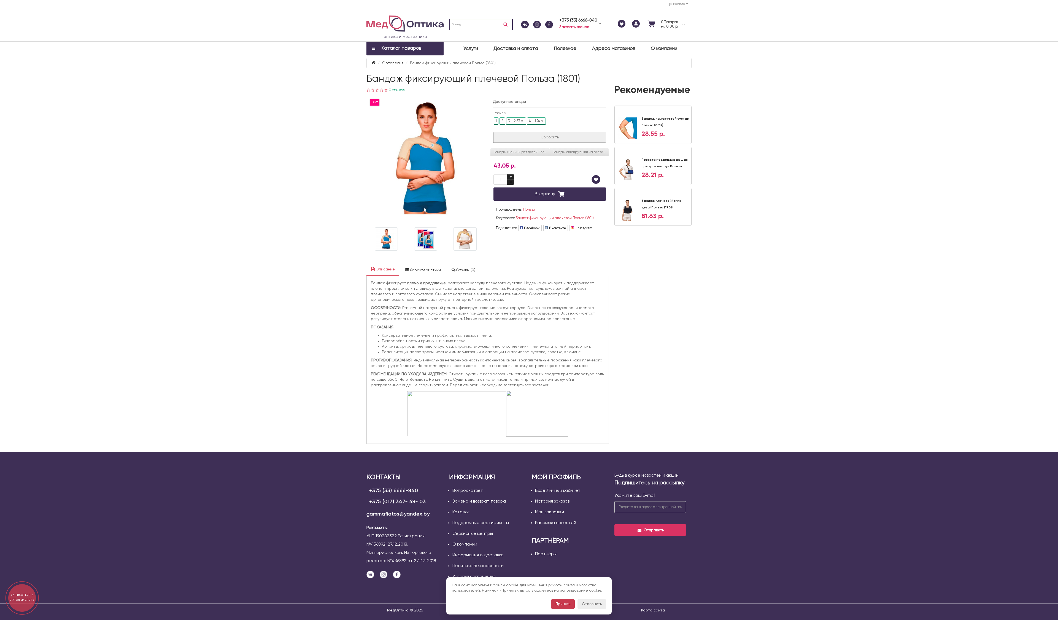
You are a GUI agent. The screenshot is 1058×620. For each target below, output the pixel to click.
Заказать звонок (574, 27)
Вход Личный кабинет (558, 491)
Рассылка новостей (555, 523)
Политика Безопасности (478, 566)
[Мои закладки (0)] (621, 24)
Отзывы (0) (465, 270)
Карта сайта (653, 610)
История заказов (552, 501)
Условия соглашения (474, 577)
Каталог (460, 512)
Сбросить (550, 137)
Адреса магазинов (613, 48)
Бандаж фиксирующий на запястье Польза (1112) (581, 152)
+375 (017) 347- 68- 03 (397, 501)
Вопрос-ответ (467, 491)
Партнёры (546, 554)
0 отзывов (396, 90)
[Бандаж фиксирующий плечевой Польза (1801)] (425, 158)
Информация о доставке (478, 555)
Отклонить (592, 604)
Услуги (470, 48)
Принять (562, 604)
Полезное (565, 48)
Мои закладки (549, 512)
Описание (385, 269)
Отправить (654, 530)
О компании (664, 48)
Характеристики (425, 270)
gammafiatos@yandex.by (398, 514)
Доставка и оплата (515, 48)
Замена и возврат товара (479, 501)
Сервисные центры (472, 534)
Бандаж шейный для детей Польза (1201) (522, 152)
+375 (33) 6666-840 (393, 490)
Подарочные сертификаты (480, 523)
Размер (500, 113)
